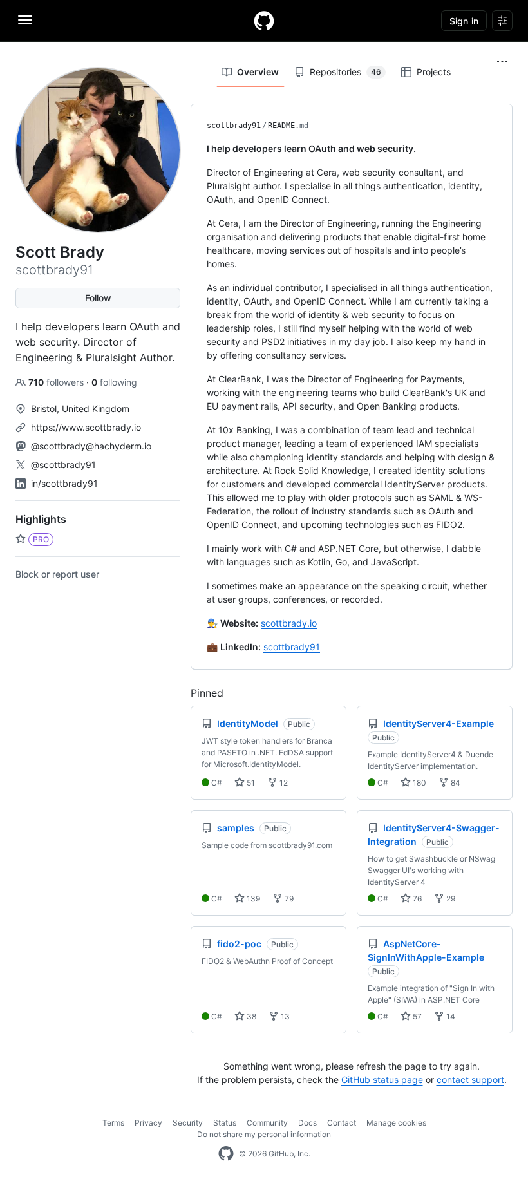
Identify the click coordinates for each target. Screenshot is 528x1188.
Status (224, 1122)
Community (267, 1122)
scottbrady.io (289, 623)
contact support (470, 1079)
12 (283, 782)
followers (57, 382)
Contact (341, 1122)
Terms (113, 1122)
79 (288, 898)
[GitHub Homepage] (226, 1154)
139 (252, 898)
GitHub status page (382, 1079)
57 (416, 1016)
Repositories (345, 71)
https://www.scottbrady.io (86, 427)
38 (250, 1016)
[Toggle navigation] (25, 20)
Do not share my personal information (264, 1134)
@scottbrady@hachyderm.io (91, 445)
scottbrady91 (234, 125)
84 (454, 782)
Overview (258, 71)
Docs (307, 1122)
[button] (502, 62)
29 (449, 898)
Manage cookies (396, 1122)
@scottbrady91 (63, 464)
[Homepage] (264, 20)
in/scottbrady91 (64, 483)
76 (416, 898)
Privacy (148, 1122)
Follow (98, 297)
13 (284, 1016)
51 (250, 782)
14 (449, 1016)
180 (418, 782)
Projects (434, 71)
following (114, 382)
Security (188, 1122)
